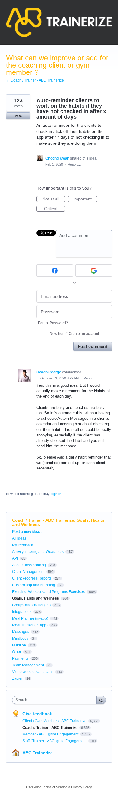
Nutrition (19, 645)
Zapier (17, 678)
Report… (74, 164)
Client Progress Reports (31, 578)
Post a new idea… (27, 532)
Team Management (28, 665)
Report (88, 378)
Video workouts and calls (32, 672)
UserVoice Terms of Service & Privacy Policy (59, 787)
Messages (20, 632)
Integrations (21, 612)
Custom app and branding (33, 585)
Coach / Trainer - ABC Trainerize (43, 520)
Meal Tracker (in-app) (30, 625)
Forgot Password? (53, 323)
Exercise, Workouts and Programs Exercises (48, 592)
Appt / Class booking (29, 565)
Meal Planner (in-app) (30, 618)
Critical (54, 209)
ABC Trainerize (37, 752)
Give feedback (37, 713)
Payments (20, 658)
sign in (56, 494)
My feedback (22, 545)
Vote (18, 116)
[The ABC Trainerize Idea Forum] (59, 22)
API (15, 558)
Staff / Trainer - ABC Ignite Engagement (54, 741)
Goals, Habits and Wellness (35, 598)
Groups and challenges (31, 605)
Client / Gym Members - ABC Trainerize (54, 721)
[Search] (101, 700)
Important (85, 199)
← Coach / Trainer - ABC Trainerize (35, 80)
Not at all (53, 199)
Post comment (92, 346)
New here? (74, 334)
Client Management (28, 572)
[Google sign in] (93, 270)
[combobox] (55, 700)
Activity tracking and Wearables (38, 552)
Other (16, 652)
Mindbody (20, 638)
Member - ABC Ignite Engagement (50, 734)
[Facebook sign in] (54, 270)
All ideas (19, 538)
